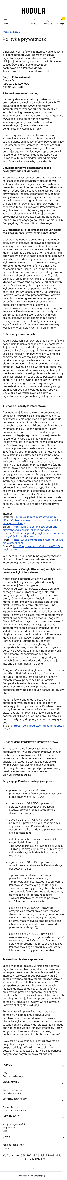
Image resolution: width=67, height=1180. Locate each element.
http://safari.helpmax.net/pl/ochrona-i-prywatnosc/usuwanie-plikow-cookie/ (31, 528)
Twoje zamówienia (12, 1090)
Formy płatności (11, 1107)
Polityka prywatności (14, 1124)
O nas (6, 1148)
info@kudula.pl (55, 1155)
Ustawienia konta (12, 1093)
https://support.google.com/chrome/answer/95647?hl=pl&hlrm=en (33, 535)
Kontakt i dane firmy (13, 1144)
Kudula (11, 32)
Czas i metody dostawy (15, 1110)
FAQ (5, 1073)
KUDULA (8, 1155)
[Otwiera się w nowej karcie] (33, 1164)
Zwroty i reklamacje (13, 1076)
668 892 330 (29, 1155)
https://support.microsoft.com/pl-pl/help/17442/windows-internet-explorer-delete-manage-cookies (33, 520)
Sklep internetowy (30, 1175)
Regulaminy (9, 1127)
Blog (5, 1130)
